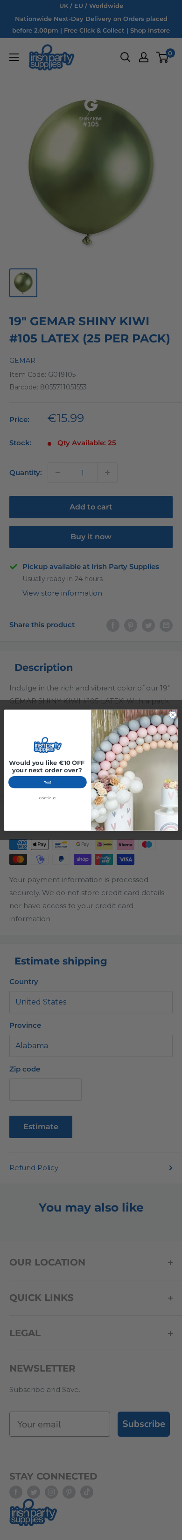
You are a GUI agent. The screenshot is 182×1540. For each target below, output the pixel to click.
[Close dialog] (172, 714)
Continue (47, 798)
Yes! (47, 782)
